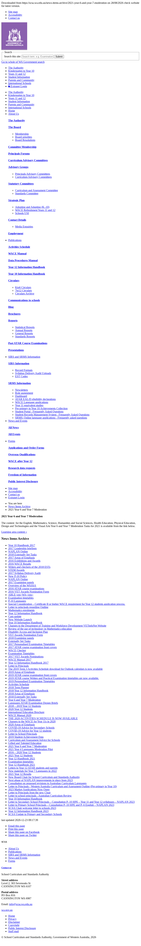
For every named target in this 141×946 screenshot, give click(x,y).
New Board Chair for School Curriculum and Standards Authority (44, 777)
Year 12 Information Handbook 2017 (28, 662)
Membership (22, 133)
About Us (13, 113)
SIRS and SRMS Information (24, 356)
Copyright (13, 925)
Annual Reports (23, 330)
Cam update (14, 616)
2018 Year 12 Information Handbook (28, 690)
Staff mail (13, 931)
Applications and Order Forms (26, 447)
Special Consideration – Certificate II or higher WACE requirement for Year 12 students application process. (66, 604)
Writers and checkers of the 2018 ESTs (29, 566)
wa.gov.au (7, 910)
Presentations (16, 350)
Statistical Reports (25, 327)
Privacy (12, 918)
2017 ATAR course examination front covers (32, 647)
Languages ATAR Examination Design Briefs (33, 702)
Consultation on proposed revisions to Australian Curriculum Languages (47, 783)
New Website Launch (20, 619)
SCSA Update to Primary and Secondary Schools (35, 814)
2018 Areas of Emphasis (21, 693)
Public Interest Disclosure (23, 481)
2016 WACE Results (19, 563)
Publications (14, 240)
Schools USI (22, 213)
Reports (13, 320)
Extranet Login (18, 86)
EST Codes (21, 376)
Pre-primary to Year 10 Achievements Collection (41, 408)
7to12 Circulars (23, 290)
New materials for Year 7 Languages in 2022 (32, 770)
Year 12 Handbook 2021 (21, 758)
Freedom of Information (22, 474)
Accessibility (15, 14)
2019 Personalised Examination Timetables (31, 681)
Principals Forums (19, 153)
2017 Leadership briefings (22, 548)
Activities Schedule (19, 246)
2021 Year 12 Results (19, 774)
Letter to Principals (18, 665)
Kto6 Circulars (23, 287)
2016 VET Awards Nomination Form (28, 591)
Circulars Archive (24, 293)
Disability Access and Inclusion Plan (28, 631)
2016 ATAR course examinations (26, 588)
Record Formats (23, 370)
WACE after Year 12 (20, 461)
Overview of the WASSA (22, 585)
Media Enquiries (24, 226)
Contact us (14, 17)
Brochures (14, 313)
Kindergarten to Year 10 (21, 70)
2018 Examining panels (21, 638)
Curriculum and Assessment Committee (36, 190)
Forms (11, 441)
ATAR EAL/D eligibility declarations (35, 399)
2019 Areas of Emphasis (21, 672)
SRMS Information (19, 383)
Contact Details (17, 219)
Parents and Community (21, 80)
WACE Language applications (31, 402)
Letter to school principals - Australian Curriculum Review (40, 795)
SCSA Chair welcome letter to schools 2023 (32, 808)
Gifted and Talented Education (24, 743)
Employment (15, 233)
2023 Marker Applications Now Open (29, 789)
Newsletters (21, 389)
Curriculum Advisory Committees (28, 160)
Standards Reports (25, 336)
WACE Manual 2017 (19, 659)
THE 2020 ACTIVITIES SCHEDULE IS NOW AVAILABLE (43, 718)
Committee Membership (22, 146)
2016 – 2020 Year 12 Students (24, 752)
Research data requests (21, 468)
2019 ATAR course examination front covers (32, 675)
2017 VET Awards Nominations (26, 656)
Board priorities (23, 136)
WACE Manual (17, 253)
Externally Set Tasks (19, 641)
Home (11, 110)
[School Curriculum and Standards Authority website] (40, 49)
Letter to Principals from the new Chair (29, 792)
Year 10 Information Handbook (26, 273)
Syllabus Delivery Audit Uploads (33, 373)
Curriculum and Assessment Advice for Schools (34, 740)
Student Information (19, 77)
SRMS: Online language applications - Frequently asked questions (51, 417)
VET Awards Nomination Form (25, 634)
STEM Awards (16, 570)
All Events (14, 434)
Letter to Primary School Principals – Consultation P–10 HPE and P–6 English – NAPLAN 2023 (61, 804)
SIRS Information (18, 363)
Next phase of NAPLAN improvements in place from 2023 (40, 780)
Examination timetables (21, 597)
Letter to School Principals (22, 733)
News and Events (17, 420)
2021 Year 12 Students (20, 755)
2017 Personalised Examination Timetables (31, 644)
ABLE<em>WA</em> (20, 594)
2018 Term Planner (18, 687)
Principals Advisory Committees (32, 173)
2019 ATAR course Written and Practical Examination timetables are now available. (53, 678)
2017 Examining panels (21, 582)
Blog (11, 306)
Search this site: (12, 56)
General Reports (24, 333)
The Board (14, 127)
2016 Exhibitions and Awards (24, 560)
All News (13, 427)
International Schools (19, 83)
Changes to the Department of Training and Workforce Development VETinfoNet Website (57, 625)
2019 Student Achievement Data (26, 736)
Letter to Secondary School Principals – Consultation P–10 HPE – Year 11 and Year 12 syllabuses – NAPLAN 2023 (71, 801)
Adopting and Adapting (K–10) (32, 207)
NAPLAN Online (18, 551)
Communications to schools (24, 300)
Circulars (13, 280)
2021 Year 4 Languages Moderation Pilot (30, 749)
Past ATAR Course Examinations (27, 343)
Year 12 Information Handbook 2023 (28, 811)
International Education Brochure (26, 712)
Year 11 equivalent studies (29, 405)
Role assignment (24, 393)
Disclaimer (14, 922)
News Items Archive (19, 506)
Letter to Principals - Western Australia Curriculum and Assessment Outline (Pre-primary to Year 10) (62, 786)
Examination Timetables (21, 653)
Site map (13, 11)
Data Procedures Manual (23, 260)
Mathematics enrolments (21, 610)
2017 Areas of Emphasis (21, 557)
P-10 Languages (17, 600)
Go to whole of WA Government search (23, 61)
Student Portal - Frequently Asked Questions (39, 411)
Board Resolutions (25, 140)
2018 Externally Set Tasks (22, 554)
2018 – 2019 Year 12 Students (24, 706)
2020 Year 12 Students (20, 709)
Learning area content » (14, 531)
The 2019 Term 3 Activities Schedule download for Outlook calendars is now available (55, 668)
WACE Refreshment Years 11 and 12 (35, 210)
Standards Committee (26, 193)
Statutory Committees (21, 183)
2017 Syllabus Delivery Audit (24, 573)
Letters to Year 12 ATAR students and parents (33, 767)
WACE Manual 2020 (19, 715)
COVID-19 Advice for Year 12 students (29, 730)
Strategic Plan (16, 200)
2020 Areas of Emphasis (21, 724)
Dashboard (21, 396)
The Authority (16, 67)
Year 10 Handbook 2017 (21, 545)
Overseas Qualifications (21, 454)
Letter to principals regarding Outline (28, 607)
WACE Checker (17, 650)
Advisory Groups (18, 167)
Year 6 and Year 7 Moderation (24, 699)
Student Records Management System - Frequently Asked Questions (52, 414)
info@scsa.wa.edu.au (20, 904)
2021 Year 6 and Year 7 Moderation (27, 746)
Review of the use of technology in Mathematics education (40, 628)
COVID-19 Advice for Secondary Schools (31, 727)
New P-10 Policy (17, 576)
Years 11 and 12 (17, 73)
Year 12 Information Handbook (26, 267)
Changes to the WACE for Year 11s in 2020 (32, 721)
